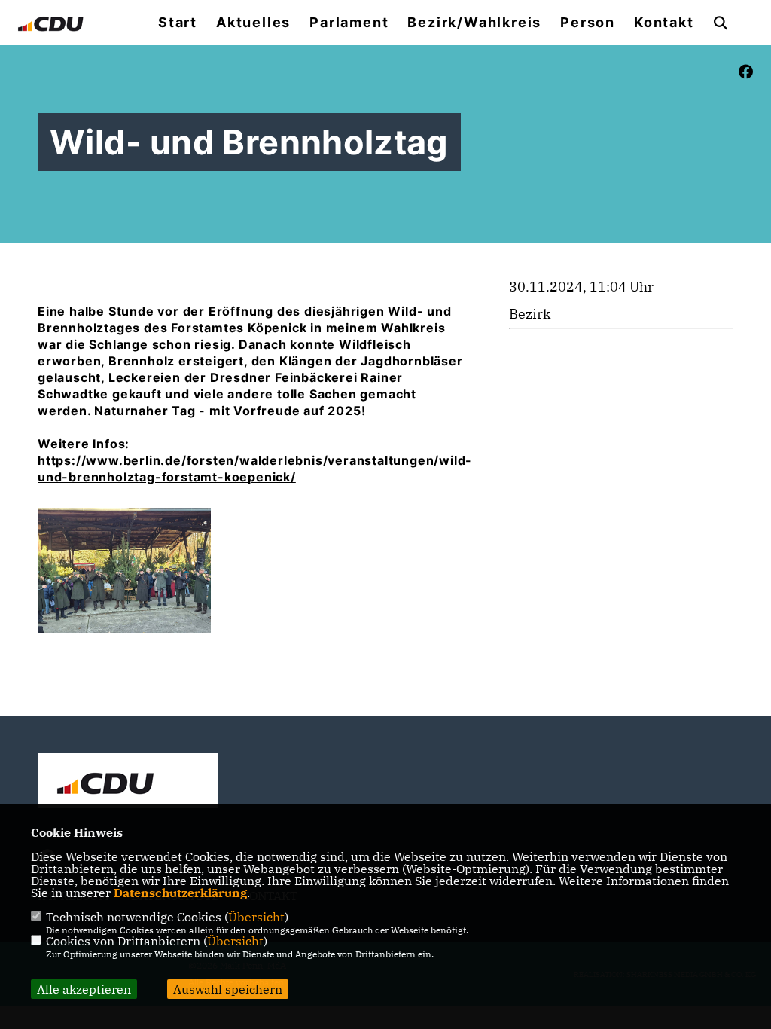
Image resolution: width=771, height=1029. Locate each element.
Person (587, 22)
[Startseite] (128, 782)
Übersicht (256, 916)
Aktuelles (253, 22)
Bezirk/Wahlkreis (474, 22)
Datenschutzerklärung (180, 892)
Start (177, 22)
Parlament (349, 22)
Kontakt (664, 22)
